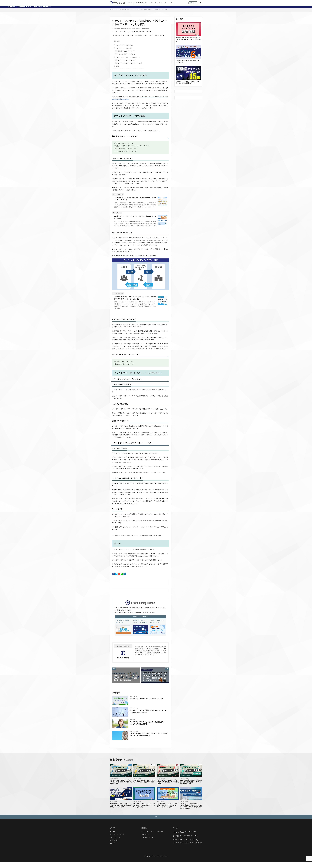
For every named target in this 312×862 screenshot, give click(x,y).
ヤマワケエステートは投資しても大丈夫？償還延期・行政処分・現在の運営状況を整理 (168, 782)
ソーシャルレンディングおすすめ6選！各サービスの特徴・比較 (188, 61)
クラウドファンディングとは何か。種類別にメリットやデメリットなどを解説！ (150, 9)
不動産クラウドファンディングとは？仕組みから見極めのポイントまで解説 (135, 217)
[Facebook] (113, 574)
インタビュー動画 (152, 2)
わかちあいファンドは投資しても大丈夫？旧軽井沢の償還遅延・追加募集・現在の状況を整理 (121, 782)
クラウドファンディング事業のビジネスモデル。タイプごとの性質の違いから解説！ (149, 711)
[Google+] (119, 574)
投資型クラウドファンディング (124, 51)
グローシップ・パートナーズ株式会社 (152, 831)
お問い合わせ (192, 2)
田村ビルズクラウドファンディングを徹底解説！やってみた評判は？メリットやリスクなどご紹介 (144, 805)
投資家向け (138, 28)
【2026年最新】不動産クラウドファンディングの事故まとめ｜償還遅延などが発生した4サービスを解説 (121, 805)
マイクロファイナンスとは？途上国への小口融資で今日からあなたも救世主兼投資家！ (149, 723)
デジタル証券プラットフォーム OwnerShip (185, 840)
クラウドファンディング (139, 2)
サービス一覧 (162, 2)
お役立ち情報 (146, 28)
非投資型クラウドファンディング (125, 54)
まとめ (116, 66)
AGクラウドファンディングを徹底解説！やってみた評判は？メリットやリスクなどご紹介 (188, 39)
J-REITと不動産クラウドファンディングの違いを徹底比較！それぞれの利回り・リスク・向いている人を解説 (168, 805)
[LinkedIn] (125, 574)
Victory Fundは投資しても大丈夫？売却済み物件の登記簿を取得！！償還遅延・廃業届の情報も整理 (191, 782)
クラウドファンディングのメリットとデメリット (127, 57)
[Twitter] (116, 574)
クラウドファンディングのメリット (125, 60)
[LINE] (122, 574)
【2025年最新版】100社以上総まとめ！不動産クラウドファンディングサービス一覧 (135, 199)
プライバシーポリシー (147, 837)
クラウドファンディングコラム (123, 9)
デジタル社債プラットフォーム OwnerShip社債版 (187, 842)
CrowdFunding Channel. (161, 856)
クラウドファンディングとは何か (123, 45)
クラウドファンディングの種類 (123, 48)
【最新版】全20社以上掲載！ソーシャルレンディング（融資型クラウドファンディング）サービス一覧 (135, 298)
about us (129, 2)
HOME (112, 9)
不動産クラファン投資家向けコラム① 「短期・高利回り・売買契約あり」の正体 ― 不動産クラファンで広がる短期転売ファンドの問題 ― (191, 806)
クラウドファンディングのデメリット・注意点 (128, 63)
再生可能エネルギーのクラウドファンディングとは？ (147, 698)
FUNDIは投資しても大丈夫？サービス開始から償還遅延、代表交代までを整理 (144, 781)
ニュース (170, 2)
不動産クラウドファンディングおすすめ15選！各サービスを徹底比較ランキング (188, 82)
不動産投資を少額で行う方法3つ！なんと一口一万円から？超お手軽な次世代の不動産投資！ (149, 734)
